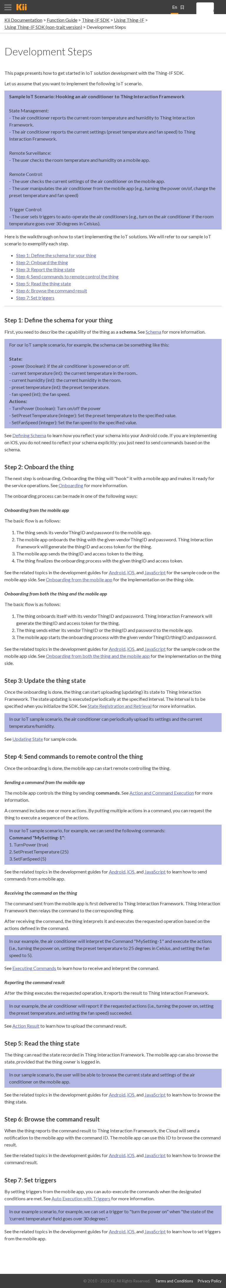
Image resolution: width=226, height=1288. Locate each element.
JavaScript (155, 572)
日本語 (182, 9)
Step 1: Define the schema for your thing (56, 255)
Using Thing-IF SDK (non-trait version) (43, 27)
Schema (153, 332)
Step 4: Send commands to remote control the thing (67, 276)
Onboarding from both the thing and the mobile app (98, 656)
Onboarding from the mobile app (79, 579)
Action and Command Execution (161, 793)
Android (117, 572)
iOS (130, 572)
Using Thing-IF (129, 20)
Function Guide (62, 20)
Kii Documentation (23, 20)
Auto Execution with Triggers (80, 1198)
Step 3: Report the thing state (45, 269)
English (174, 9)
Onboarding (71, 485)
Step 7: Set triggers (35, 297)
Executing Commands (34, 968)
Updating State (27, 739)
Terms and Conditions (174, 1281)
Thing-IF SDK (95, 20)
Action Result (25, 1026)
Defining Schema (29, 435)
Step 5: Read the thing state (43, 283)
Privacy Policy (210, 1281)
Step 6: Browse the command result (51, 290)
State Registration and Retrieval (120, 706)
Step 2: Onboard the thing (42, 262)
